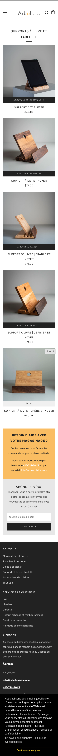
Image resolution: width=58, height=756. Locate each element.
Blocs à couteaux (12, 566)
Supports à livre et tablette (18, 572)
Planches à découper (14, 561)
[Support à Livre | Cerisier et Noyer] (29, 296)
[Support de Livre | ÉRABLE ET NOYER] (29, 218)
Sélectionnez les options (27, 100)
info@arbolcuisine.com (34, 470)
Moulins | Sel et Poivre (15, 556)
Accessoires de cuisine (16, 577)
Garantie (7, 609)
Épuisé (29, 403)
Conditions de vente (14, 620)
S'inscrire (27, 526)
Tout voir (8, 582)
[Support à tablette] (29, 71)
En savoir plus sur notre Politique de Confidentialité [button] (25, 740)
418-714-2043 (31, 465)
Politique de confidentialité (18, 625)
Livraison (8, 604)
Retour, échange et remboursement (23, 615)
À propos (8, 663)
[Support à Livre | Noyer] (29, 144)
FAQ (5, 599)
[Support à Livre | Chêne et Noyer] (29, 374)
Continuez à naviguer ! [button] (29, 750)
